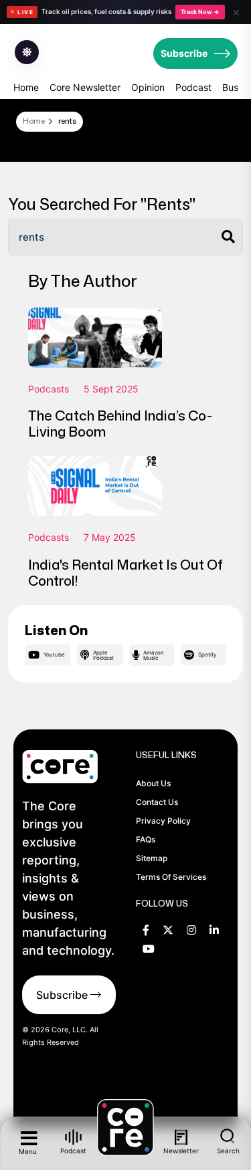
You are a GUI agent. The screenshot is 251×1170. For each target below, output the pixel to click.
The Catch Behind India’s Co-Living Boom (120, 423)
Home (26, 87)
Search (228, 1150)
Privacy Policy (163, 821)
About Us (153, 783)
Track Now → (200, 11)
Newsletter (181, 1151)
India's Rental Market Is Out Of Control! (125, 572)
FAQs (145, 839)
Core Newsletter (85, 87)
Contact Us (157, 802)
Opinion (148, 87)
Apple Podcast (103, 655)
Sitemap (151, 858)
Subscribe (184, 53)
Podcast (193, 87)
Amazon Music (153, 655)
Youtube (54, 654)
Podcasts (48, 388)
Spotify (207, 654)
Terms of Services (171, 877)
